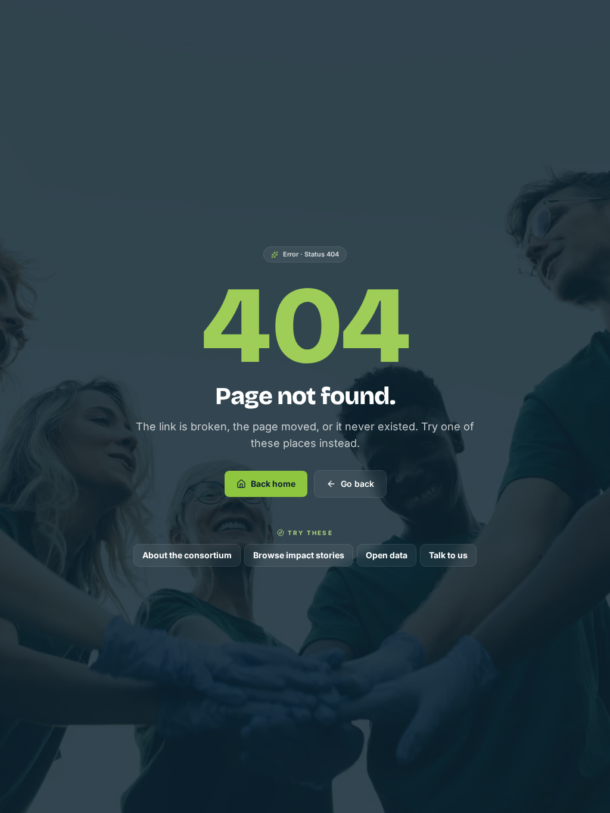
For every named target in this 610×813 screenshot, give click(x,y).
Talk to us (448, 555)
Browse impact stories (298, 555)
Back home (273, 484)
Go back (357, 484)
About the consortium (187, 555)
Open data (386, 555)
